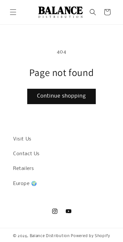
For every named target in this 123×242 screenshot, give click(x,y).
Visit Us (22, 139)
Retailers (23, 168)
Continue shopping (61, 96)
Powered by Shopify (90, 236)
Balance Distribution (50, 236)
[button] (13, 12)
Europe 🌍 (25, 183)
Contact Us (26, 154)
